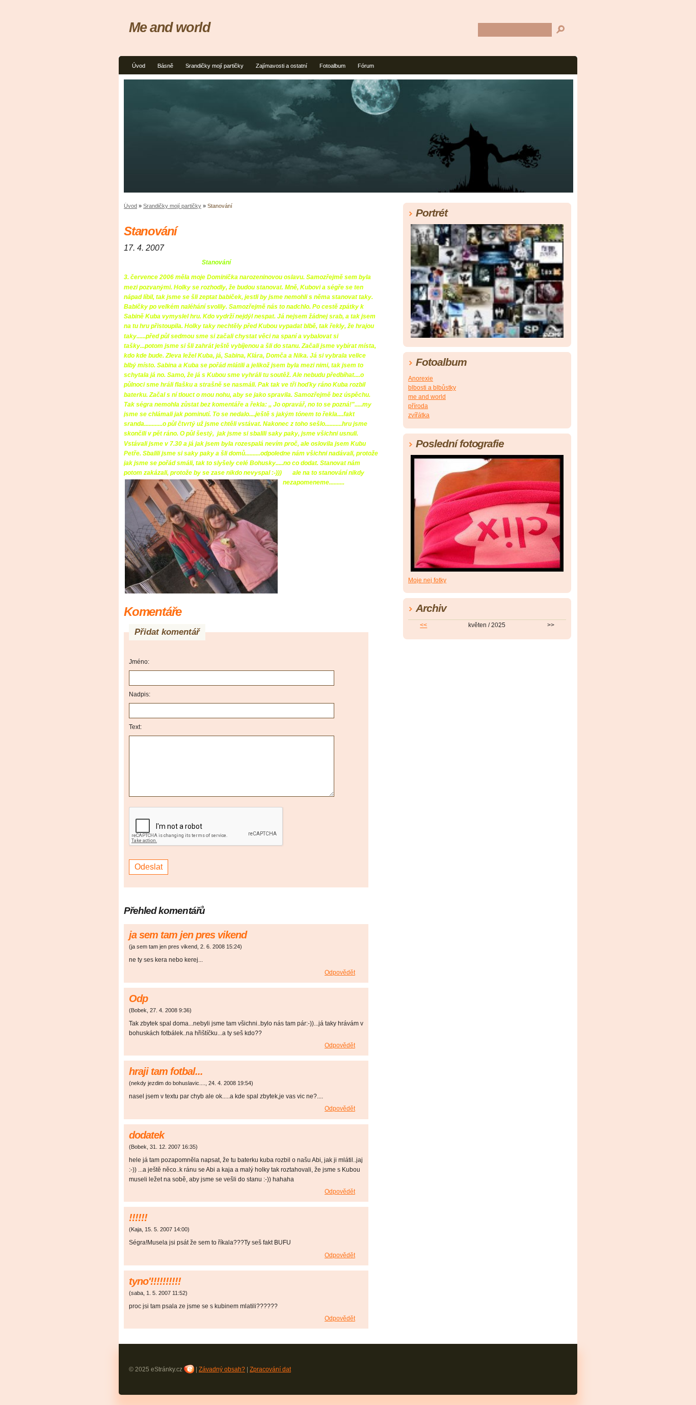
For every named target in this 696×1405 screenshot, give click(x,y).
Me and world (169, 27)
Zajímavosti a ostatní (281, 66)
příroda (418, 406)
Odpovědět (340, 972)
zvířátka (419, 415)
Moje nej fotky (427, 580)
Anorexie (420, 378)
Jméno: (139, 661)
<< (423, 625)
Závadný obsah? (222, 1369)
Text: (135, 727)
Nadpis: (139, 694)
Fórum (366, 66)
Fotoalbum (332, 66)
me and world (427, 396)
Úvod (138, 66)
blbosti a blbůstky (432, 387)
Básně (165, 66)
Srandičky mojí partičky (214, 66)
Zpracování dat (270, 1369)
